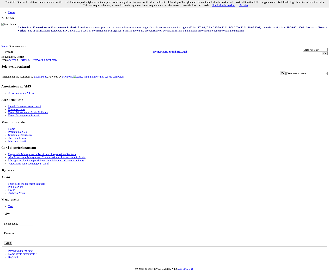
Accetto (243, 5)
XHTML (183, 268)
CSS (191, 268)
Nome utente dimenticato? (22, 253)
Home (11, 12)
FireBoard (67, 76)
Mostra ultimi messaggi (173, 51)
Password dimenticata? (44, 59)
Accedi (12, 59)
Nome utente (11, 223)
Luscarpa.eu (40, 76)
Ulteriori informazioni (223, 5)
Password (9, 233)
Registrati (24, 59)
